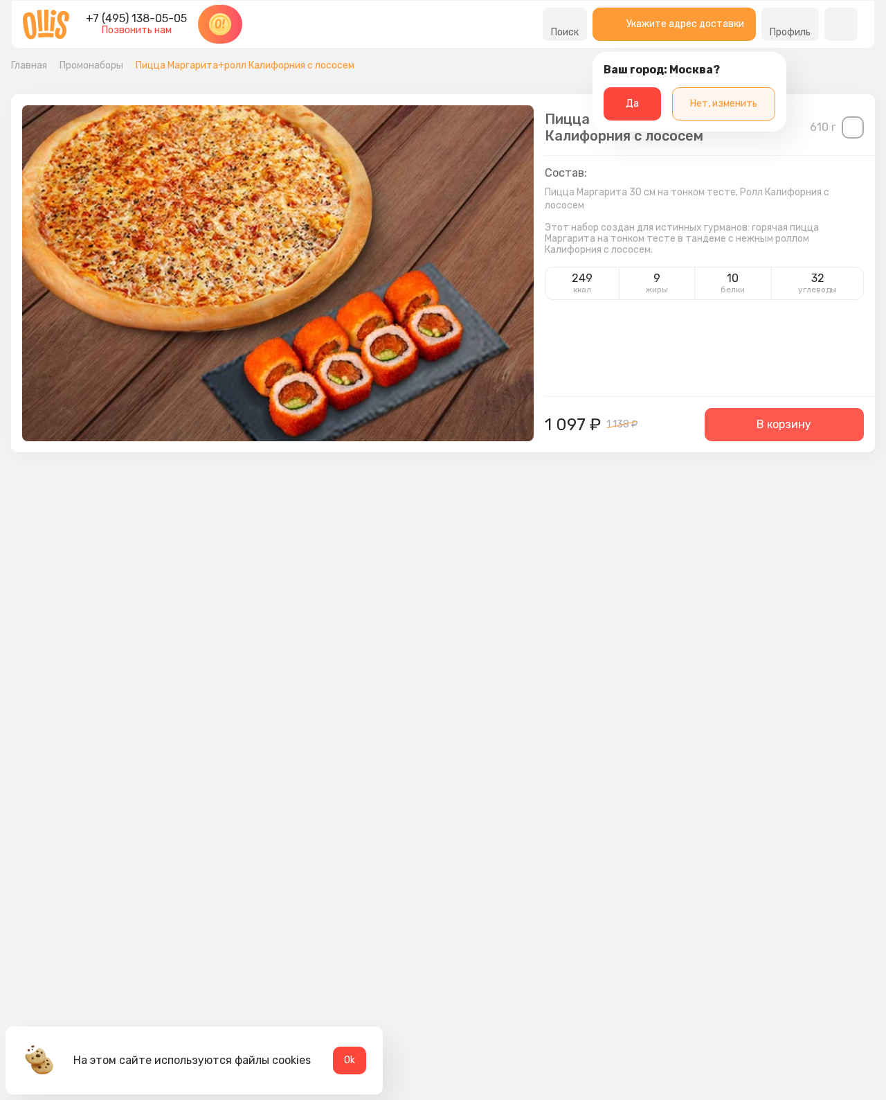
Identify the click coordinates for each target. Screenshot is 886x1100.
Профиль (790, 32)
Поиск (565, 32)
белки (733, 289)
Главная (29, 65)
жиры (657, 289)
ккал (582, 289)
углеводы (817, 289)
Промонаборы (91, 65)
